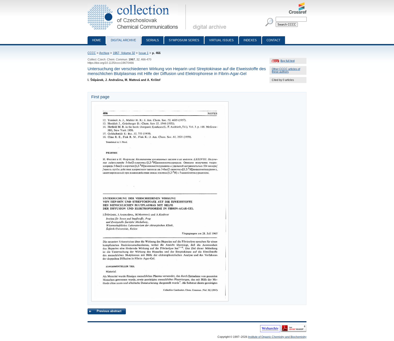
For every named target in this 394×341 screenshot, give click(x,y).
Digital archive (123, 40)
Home (96, 40)
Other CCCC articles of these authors (286, 70)
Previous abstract (109, 311)
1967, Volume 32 (124, 53)
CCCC (92, 53)
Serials (152, 40)
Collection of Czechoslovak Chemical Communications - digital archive (138, 4)
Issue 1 (143, 53)
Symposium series (184, 40)
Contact (273, 40)
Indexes (250, 40)
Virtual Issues (221, 40)
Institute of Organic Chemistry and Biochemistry (277, 337)
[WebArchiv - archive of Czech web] (270, 331)
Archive (104, 53)
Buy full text (287, 60)
